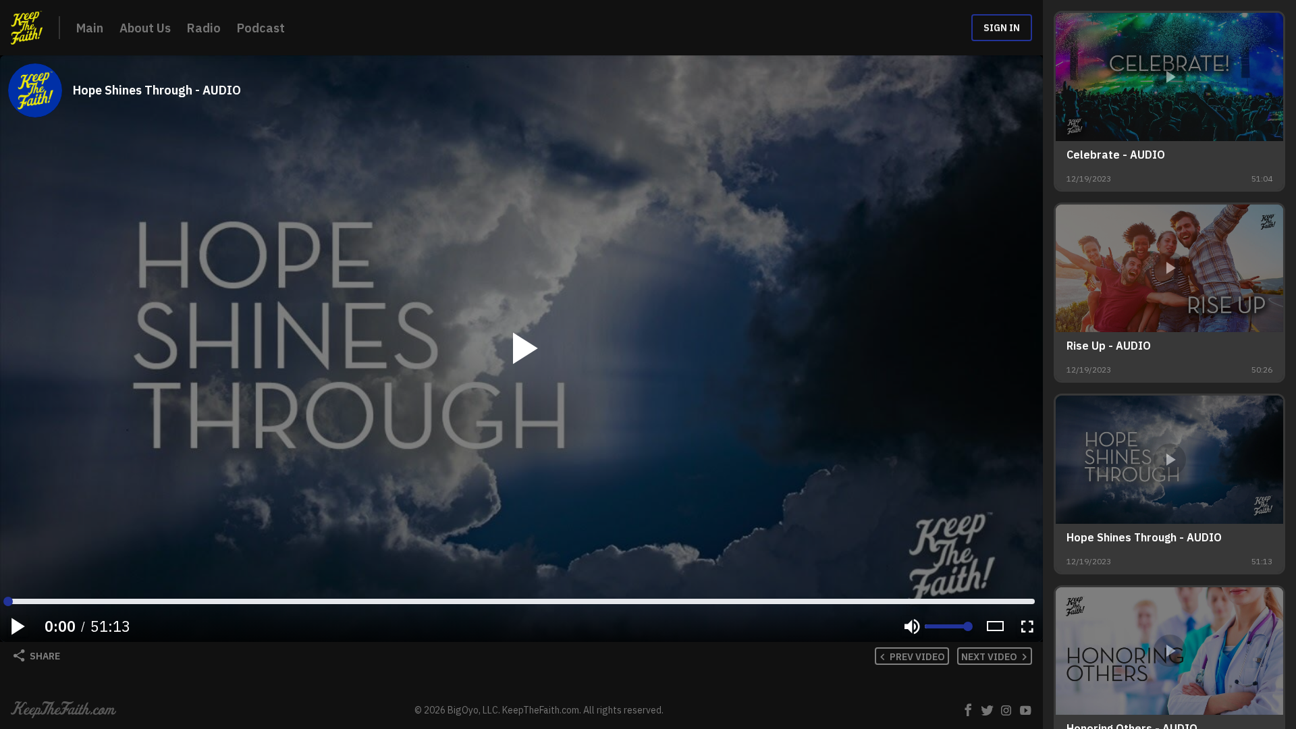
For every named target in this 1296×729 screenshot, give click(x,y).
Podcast (261, 28)
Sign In (1001, 28)
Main (89, 28)
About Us (145, 28)
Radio (204, 28)
